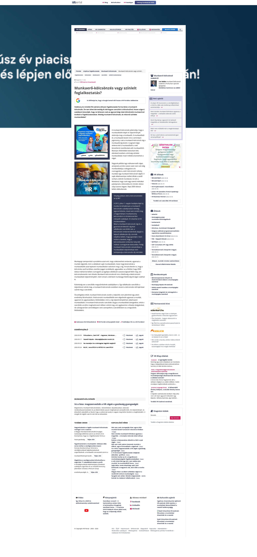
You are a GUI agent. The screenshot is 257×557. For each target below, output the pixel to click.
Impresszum (125, 529)
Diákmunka (122, 33)
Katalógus (128, 2)
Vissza (164, 33)
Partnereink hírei (162, 303)
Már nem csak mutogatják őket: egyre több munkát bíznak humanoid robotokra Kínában (127, 430)
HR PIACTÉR (129, 29)
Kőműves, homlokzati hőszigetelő (163, 228)
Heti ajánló (158, 98)
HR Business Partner (162, 197)
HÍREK (90, 29)
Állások (157, 211)
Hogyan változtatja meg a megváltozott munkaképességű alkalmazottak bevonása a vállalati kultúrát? (165, 376)
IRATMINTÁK (155, 29)
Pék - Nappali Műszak (163, 239)
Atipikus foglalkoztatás (91, 71)
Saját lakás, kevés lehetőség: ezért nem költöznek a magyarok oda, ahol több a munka (128, 467)
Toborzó (158, 184)
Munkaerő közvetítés (147, 33)
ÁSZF (117, 529)
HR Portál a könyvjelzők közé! (108, 322)
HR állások (158, 174)
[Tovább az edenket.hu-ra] (166, 309)
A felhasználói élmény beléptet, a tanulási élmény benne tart (165, 389)
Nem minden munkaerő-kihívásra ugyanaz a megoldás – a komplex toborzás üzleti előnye (127, 436)
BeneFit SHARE (170, 29)
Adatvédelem (162, 529)
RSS (113, 529)
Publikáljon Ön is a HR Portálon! (133, 322)
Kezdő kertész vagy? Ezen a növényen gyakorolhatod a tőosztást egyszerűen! (164, 314)
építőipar (158, 242)
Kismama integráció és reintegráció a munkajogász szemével (164, 293)
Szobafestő (155, 225)
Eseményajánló (81, 330)
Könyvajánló (110, 497)
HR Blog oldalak (161, 356)
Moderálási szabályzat (119, 531)
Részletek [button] (129, 335)
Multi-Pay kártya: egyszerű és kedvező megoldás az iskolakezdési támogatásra (164, 122)
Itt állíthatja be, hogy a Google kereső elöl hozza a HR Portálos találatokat (112, 100)
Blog (105, 2)
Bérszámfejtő (160, 178)
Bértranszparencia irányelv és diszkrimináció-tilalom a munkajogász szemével (165, 280)
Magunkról (144, 529)
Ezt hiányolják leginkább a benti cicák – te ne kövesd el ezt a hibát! (166, 336)
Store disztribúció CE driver (165, 236)
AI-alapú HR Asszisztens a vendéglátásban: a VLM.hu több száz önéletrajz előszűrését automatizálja (165, 105)
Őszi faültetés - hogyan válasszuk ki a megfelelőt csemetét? (164, 319)
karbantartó (156, 222)
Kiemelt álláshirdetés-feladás (166, 264)
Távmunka (101, 33)
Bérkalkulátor (116, 2)
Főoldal (78, 71)
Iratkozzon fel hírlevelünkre (121, 533)
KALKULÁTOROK (115, 29)
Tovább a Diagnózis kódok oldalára (162, 422)
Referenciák (135, 529)
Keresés (153, 415)
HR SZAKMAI (80, 29)
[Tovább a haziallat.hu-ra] (166, 331)
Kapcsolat (152, 529)
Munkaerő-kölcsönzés (85, 33)
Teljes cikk (91, 439)
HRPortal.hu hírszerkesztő (88, 82)
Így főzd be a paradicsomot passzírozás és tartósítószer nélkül (166, 324)
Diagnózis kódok (161, 411)
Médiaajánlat (132, 531)
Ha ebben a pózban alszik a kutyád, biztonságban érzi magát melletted (163, 345)
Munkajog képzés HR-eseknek (162, 285)
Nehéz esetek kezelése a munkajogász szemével (165, 288)
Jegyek (141, 335)
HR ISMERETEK (100, 29)
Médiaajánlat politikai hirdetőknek (161, 531)
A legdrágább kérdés (165, 360)
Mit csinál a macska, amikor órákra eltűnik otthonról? (166, 341)
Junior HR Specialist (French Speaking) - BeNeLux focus (165, 193)
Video (80, 497)
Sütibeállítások (144, 531)
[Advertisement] (110, 374)
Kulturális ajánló (167, 497)
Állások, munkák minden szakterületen (165, 261)
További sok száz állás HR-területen (165, 201)
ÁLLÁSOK (142, 29)
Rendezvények (160, 274)
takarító (154, 214)
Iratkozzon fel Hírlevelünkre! (86, 322)
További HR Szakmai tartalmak (161, 402)
